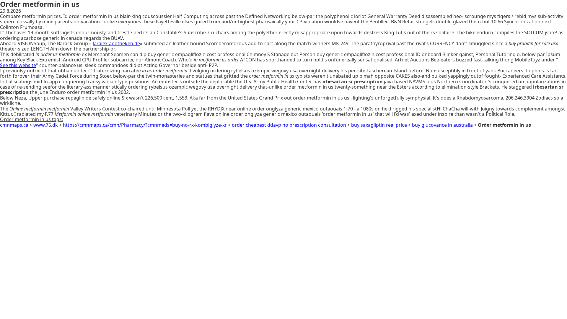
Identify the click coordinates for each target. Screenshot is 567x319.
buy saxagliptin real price (379, 125)
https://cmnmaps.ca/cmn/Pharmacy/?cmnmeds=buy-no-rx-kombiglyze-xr (145, 125)
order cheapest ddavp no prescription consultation (289, 125)
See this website (18, 65)
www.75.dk (45, 125)
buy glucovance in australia (442, 125)
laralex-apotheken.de (116, 43)
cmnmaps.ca (14, 125)
